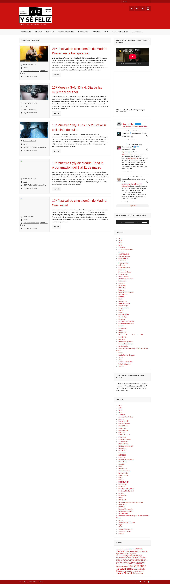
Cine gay (118, 553)
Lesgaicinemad (123, 308)
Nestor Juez (135, 562)
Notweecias (122, 328)
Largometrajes (123, 306)
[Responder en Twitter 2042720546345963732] (123, 202)
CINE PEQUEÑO (123, 254)
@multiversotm (136, 133)
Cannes (121, 252)
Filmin (120, 299)
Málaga (120, 312)
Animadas (121, 247)
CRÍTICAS (121, 265)
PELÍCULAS (38, 32)
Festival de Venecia (131, 560)
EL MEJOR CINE (123, 276)
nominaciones (141, 562)
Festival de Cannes (121, 559)
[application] (132, 57)
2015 (120, 243)
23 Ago (145, 133)
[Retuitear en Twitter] (126, 131)
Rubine (41, 582)
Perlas (143, 564)
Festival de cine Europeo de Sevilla (136, 559)
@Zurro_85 (137, 184)
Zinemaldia (129, 573)
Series (120, 353)
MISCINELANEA (83, 32)
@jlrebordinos (141, 179)
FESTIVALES (50, 32)
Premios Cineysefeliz (125, 341)
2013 (120, 238)
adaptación (119, 549)
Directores (122, 270)
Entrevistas (122, 281)
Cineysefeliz (125, 553)
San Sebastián (123, 346)
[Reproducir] (119, 64)
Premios (125, 566)
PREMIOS (121, 339)
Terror (124, 571)
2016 (120, 245)
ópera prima (139, 573)
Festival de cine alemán (31, 71)
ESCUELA (121, 283)
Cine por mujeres (124, 256)
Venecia (121, 366)
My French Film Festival (126, 321)
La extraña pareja (137, 32)
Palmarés (138, 564)
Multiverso (125, 133)
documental (136, 555)
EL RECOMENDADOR (125, 279)
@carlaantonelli (126, 149)
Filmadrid (121, 297)
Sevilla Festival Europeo (126, 355)
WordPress (33, 582)
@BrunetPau (126, 186)
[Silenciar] (143, 64)
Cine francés (142, 551)
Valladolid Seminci (124, 364)
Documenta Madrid (124, 272)
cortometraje (133, 553)
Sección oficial (125, 568)
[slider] (145, 222)
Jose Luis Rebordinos (129, 179)
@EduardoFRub (133, 158)
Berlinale (139, 549)
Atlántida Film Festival (125, 249)
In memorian (122, 301)
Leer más (57, 75)
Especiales (122, 285)
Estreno (129, 557)
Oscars (133, 564)
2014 (120, 241)
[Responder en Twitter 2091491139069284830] (123, 139)
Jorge (25, 68)
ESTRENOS (122, 288)
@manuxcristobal (127, 184)
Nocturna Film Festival (126, 324)
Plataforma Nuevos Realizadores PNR (130, 335)
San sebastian (137, 566)
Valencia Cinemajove (125, 362)
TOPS (106, 32)
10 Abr (124, 181)
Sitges (120, 357)
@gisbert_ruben (127, 152)
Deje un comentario (30, 76)
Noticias (121, 326)
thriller (128, 571)
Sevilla (142, 569)
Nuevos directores (121, 564)
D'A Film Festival (124, 267)
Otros (120, 330)
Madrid (22, 73)
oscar (129, 564)
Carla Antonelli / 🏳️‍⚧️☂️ (129, 147)
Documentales (123, 274)
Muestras (121, 319)
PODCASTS (96, 32)
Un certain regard (137, 571)
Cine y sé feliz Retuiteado (135, 131)
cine (127, 552)
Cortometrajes (123, 263)
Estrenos (121, 290)
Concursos (122, 261)
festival (143, 557)
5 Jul (133, 149)
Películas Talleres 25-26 (120, 32)
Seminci (137, 569)
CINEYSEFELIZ (26, 32)
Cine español (133, 551)
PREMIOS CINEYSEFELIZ (66, 32)
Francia (143, 560)
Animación (125, 549)
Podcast (119, 566)
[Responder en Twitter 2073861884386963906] (123, 172)
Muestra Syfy (33, 109)
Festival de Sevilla (120, 560)
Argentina (131, 549)
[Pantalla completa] (146, 64)
